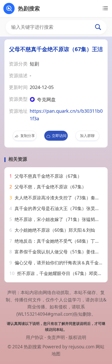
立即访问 (59, 135)
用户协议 (34, 337)
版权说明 (77, 337)
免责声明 (56, 337)
